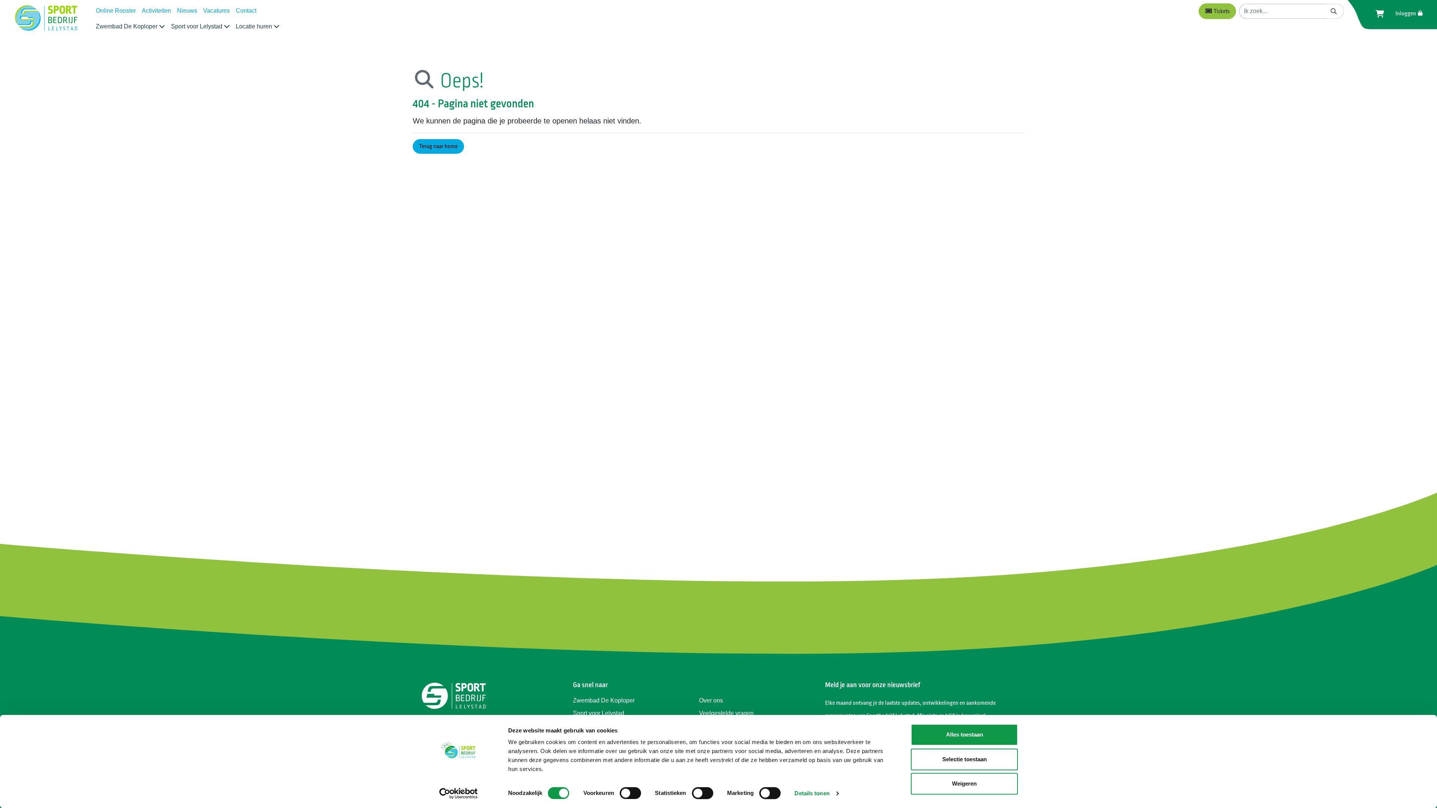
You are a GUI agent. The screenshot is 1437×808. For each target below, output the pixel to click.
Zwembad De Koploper (604, 700)
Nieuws (187, 10)
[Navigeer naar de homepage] (46, 18)
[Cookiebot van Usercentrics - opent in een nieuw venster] (458, 793)
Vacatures (216, 10)
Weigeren (964, 783)
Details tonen (811, 793)
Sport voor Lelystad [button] (197, 26)
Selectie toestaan (964, 759)
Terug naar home (438, 146)
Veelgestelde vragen (726, 713)
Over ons (711, 700)
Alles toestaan (964, 734)
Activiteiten (156, 10)
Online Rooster (116, 10)
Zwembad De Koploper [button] (127, 26)
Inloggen (1406, 13)
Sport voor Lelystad (598, 713)
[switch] (630, 793)
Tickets (1221, 11)
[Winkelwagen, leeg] (1377, 14)
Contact (246, 10)
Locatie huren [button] (255, 26)
